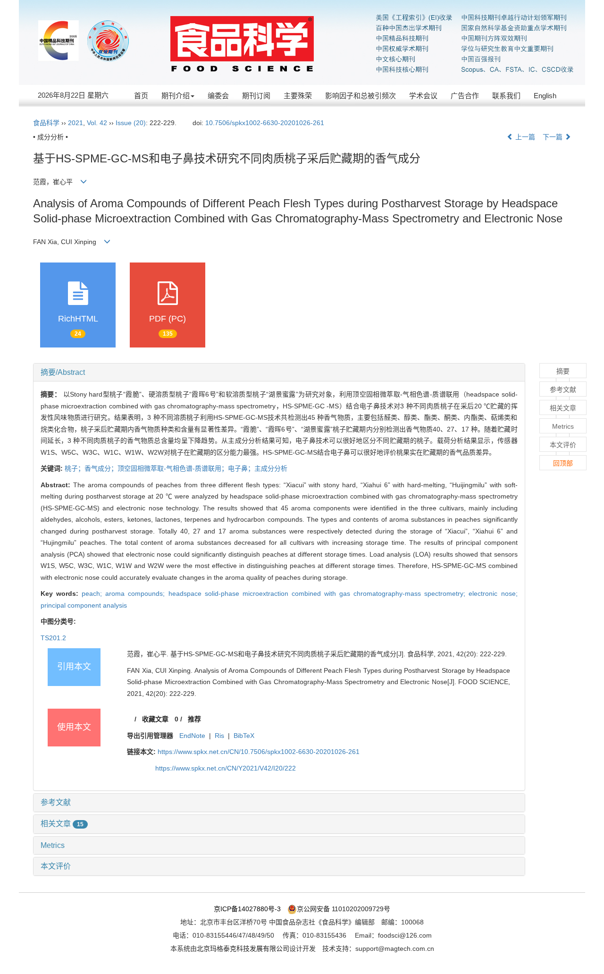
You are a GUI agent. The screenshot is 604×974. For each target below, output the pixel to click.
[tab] (279, 372)
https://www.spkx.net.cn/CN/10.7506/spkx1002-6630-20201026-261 (259, 751)
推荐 (194, 719)
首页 (141, 96)
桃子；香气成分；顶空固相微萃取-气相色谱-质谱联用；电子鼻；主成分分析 (176, 468)
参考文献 (56, 802)
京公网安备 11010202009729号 (343, 909)
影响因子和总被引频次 (360, 96)
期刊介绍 (175, 96)
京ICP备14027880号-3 (247, 909)
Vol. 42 (97, 123)
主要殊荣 (298, 96)
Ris (219, 735)
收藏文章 (155, 719)
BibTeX (244, 735)
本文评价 (56, 866)
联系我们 (506, 96)
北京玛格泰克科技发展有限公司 (243, 948)
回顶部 (563, 463)
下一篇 (553, 137)
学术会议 (423, 96)
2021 (75, 123)
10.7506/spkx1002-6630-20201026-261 (264, 123)
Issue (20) (131, 123)
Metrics (53, 845)
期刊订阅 (256, 96)
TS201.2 (53, 638)
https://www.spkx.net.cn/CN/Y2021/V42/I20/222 (225, 768)
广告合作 (465, 96)
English (545, 96)
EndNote (192, 735)
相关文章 (62, 824)
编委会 (218, 96)
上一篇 (524, 137)
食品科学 (46, 123)
